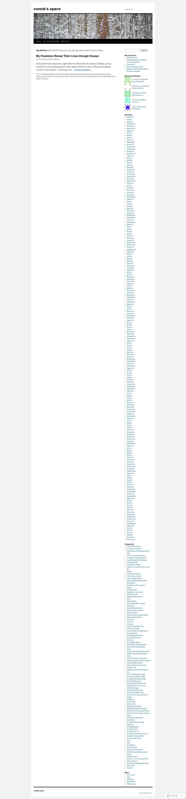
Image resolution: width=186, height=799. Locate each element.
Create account (131, 775)
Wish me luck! (131, 64)
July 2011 (129, 448)
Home (38, 41)
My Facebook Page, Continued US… (140, 80)
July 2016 (129, 323)
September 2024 (131, 154)
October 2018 (130, 281)
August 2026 (130, 117)
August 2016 (130, 320)
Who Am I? (65, 41)
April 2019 (129, 275)
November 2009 (131, 492)
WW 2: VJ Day (131, 766)
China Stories (78, 76)
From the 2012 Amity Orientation (136, 647)
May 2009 (129, 505)
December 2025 (131, 124)
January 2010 (130, 487)
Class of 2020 (130, 619)
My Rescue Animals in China (135, 690)
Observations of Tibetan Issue (135, 693)
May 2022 (129, 204)
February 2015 (130, 355)
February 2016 (131, 332)
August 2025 (130, 131)
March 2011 (130, 457)
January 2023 (130, 192)
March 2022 (130, 208)
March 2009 (130, 510)
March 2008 (130, 537)
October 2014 (130, 364)
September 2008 (131, 524)
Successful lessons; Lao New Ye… (140, 87)
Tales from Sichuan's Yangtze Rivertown (138, 711)
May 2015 (129, 348)
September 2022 (131, 197)
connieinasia (56, 59)
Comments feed (131, 782)
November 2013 (131, 386)
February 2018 (131, 291)
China (128, 599)
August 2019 (130, 270)
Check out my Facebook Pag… (139, 108)
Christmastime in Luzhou (134, 617)
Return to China (131, 704)
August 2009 (130, 498)
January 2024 (130, 172)
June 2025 (129, 135)
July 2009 (129, 501)
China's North (131, 606)
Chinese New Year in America (135, 610)
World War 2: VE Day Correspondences (137, 759)
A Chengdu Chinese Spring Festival (137, 558)
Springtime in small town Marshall (137, 709)
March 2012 (130, 430)
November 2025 (131, 126)
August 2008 (130, 526)
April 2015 (129, 350)
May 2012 (129, 425)
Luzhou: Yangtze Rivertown (134, 663)
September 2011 (131, 444)
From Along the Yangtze (48, 74)
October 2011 (130, 441)
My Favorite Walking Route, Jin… (139, 94)
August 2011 (130, 446)
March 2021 (130, 236)
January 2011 (130, 462)
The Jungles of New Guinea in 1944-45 (137, 734)
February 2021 (130, 238)
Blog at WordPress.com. (145, 793)
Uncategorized (131, 745)
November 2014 (131, 361)
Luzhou (129, 656)
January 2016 (130, 334)
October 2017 (130, 300)
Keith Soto (135, 93)
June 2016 (129, 325)
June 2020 (129, 256)
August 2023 (130, 183)
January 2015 (130, 357)
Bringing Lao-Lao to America (135, 592)
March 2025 (130, 140)
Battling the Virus (132, 590)
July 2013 (129, 393)
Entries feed (130, 779)
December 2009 (131, 489)
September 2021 (131, 222)
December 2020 (131, 243)
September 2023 (131, 181)
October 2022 (130, 195)
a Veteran (129, 571)
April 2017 (129, 309)
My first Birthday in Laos (134, 681)
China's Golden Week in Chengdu (136, 603)
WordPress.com (131, 784)
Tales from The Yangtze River (56, 76)
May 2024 (129, 163)
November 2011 (131, 439)
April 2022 (129, 206)
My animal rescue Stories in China (136, 679)
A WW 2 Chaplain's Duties (134, 578)
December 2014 (131, 359)
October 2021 (130, 220)
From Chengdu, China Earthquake (136, 645)
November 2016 (131, 316)
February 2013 (130, 405)
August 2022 (130, 199)
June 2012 (129, 423)
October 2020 (130, 247)
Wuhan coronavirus (132, 761)
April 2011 (129, 455)
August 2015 (130, 341)
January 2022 (130, 213)
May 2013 (129, 398)
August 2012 (130, 418)
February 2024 (131, 170)
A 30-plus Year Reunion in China (136, 555)
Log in (128, 777)
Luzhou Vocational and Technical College (138, 661)
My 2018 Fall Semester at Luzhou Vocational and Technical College (74, 74)
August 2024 (130, 156)
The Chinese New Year (133, 731)
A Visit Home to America (134, 574)
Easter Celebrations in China (135, 635)
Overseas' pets (131, 699)
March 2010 (130, 485)
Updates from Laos (132, 58)
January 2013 (130, 407)
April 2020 (130, 261)
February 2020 (131, 265)
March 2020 (130, 263)
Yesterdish (130, 768)
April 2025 (129, 138)
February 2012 (130, 432)
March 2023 (130, 188)
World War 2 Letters (132, 756)
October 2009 (130, 494)
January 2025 (130, 144)
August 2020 (130, 252)
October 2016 (130, 318)
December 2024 (131, 147)
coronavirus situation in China (135, 626)
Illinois (129, 649)
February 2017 (130, 311)
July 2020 (129, 254)
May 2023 (129, 185)
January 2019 (130, 279)
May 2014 (129, 375)
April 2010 (129, 482)
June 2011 (129, 450)
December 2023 (131, 174)
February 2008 (131, 540)
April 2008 (130, 535)
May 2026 (129, 119)
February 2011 (130, 460)
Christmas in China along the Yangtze (137, 615)
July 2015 (129, 343)
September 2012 (131, 416)
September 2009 (131, 496)
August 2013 (130, 391)
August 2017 (130, 304)
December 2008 (131, 517)
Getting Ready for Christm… (139, 101)
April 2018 (130, 288)
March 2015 (130, 352)
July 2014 (129, 370)
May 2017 (129, 307)
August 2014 (130, 368)
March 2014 (130, 380)
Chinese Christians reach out (135, 608)
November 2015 (131, 336)
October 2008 (130, 521)
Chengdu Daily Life (132, 594)
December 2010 (131, 464)
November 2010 (131, 466)
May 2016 (129, 327)
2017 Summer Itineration (134, 549)
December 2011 (131, 437)
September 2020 (131, 249)
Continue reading (83, 69)
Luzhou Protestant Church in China (137, 658)
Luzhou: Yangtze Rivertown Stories (137, 665)
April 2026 (130, 122)
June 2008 (129, 530)
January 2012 (130, 434)
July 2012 (129, 421)
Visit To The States (132, 747)
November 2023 (131, 176)
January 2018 (130, 293)
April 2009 (130, 508)
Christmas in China (132, 613)
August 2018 (130, 284)
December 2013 (131, 384)
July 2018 (129, 286)
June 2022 (129, 201)
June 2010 (129, 478)
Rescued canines (131, 702)
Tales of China (131, 720)
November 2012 (131, 412)
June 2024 (129, 160)
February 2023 (131, 190)
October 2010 (130, 469)
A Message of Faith (132, 562)
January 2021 (130, 240)
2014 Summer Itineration (134, 546)
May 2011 (129, 453)
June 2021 (129, 229)
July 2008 (129, 528)
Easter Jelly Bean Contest (134, 638)
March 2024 (130, 167)
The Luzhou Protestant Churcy (135, 736)
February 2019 (130, 277)
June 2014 (129, 373)
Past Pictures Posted (51, 41)
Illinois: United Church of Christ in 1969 (138, 651)
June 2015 (129, 345)
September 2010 (131, 471)
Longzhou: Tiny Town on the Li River (137, 654)
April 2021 (129, 233)
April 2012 (129, 428)
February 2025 (131, 142)
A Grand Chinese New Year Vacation (137, 560)
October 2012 (130, 414)
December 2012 (131, 409)
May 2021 (129, 231)
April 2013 (129, 400)
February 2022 (131, 211)
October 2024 (130, 151)
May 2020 (129, 259)
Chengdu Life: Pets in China (134, 597)
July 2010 (129, 476)
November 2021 (131, 217)
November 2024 (131, 149)
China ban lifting (131, 601)
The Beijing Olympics (133, 727)
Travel (66, 76)
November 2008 (131, 519)
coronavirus (130, 622)
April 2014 (129, 377)
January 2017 (130, 313)
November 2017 (131, 297)
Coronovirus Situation (133, 629)
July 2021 (129, 227)
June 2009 (129, 503)
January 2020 (130, 268)
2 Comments (44, 79)
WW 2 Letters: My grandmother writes (137, 763)
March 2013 (130, 402)
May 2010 (129, 480)
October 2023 (130, 179)
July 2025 (129, 133)
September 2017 (131, 302)
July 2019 (129, 272)
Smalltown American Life (134, 706)
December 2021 (131, 215)
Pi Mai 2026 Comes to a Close (135, 67)
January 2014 (130, 382)
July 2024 (129, 158)
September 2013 (131, 389)
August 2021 (130, 224)
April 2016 (129, 329)
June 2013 (129, 396)
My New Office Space (133, 688)
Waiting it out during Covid (134, 750)
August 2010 (130, 473)
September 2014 (131, 366)
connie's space (47, 8)
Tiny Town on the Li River (134, 738)
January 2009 (130, 514)
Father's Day (130, 640)
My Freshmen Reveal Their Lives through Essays (67, 56)
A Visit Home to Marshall (134, 576)
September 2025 (131, 128)
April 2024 (129, 165)
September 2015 (131, 339)
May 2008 (129, 533)
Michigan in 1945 (131, 667)
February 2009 (131, 512)
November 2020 (131, 245)
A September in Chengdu (134, 565)
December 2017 (131, 295)
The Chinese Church (132, 729)
